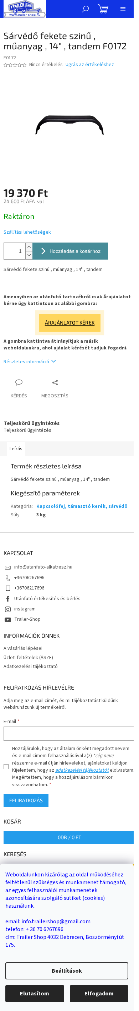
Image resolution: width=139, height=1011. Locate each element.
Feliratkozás (26, 800)
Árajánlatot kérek (69, 322)
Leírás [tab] (16, 448)
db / (69, 837)
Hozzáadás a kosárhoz (75, 251)
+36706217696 (29, 588)
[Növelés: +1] (28, 247)
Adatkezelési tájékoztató (31, 666)
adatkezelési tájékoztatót (82, 770)
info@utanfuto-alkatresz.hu (43, 567)
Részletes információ (26, 361)
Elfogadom (99, 994)
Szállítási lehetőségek (27, 232)
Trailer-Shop (27, 619)
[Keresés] (85, 9)
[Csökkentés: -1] (28, 255)
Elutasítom (34, 994)
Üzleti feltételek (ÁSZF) (28, 657)
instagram (25, 609)
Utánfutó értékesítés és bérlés (47, 598)
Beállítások (67, 971)
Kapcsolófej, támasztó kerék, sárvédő (82, 506)
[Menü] (123, 9)
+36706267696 (29, 577)
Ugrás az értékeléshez (90, 64)
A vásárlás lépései (23, 648)
